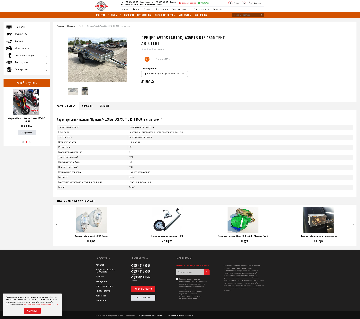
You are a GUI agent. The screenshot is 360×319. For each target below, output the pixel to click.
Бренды (147, 9)
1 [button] (23, 142)
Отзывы (104, 105)
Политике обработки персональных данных (40, 304)
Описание (87, 105)
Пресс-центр (200, 9)
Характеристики (66, 105)
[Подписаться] (207, 272)
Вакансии (101, 301)
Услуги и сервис (180, 9)
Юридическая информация (150, 315)
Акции (136, 9)
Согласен (32, 311)
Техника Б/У (21, 34)
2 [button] (26, 142)
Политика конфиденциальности (180, 315)
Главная (60, 26)
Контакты (217, 9)
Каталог (125, 9)
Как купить (161, 9)
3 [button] (30, 142)
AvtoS (81, 26)
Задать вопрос (143, 298)
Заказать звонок (143, 289)
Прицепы (71, 26)
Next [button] (353, 225)
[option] (27, 111)
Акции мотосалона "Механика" (105, 271)
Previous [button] (56, 225)
